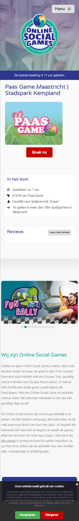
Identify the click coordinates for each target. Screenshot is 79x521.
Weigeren (51, 515)
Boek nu (39, 152)
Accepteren (27, 515)
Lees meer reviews (59, 232)
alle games (8, 440)
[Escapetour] (39, 54)
